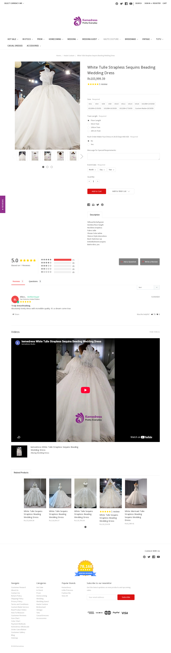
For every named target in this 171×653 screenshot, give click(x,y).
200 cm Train (96, 131)
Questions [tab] (33, 281)
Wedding (71, 39)
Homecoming (55, 39)
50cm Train (95, 124)
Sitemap (14, 638)
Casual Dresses (15, 45)
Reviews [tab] (16, 281)
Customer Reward (18, 587)
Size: (93, 99)
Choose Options (35, 495)
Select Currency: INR (13, 3)
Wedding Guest (89, 39)
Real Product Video (18, 610)
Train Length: (96, 116)
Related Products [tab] (21, 472)
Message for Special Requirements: (101, 150)
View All (65, 596)
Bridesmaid (130, 39)
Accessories (33, 45)
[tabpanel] (22, 156)
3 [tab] (52, 167)
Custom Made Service (20, 607)
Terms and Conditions (19, 604)
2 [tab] (47, 167)
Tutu (159, 39)
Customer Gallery (18, 632)
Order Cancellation (18, 629)
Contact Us (15, 593)
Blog (13, 635)
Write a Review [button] (151, 262)
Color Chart (15, 621)
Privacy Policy (16, 601)
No (92, 141)
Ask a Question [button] (130, 262)
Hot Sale (11, 39)
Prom (40, 39)
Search (138, 3)
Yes (92, 144)
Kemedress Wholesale (20, 626)
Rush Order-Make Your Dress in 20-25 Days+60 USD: (112, 136)
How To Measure (17, 612)
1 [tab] (43, 167)
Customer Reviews (18, 615)
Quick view (35, 491)
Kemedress (66, 587)
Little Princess (67, 590)
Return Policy (16, 596)
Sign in (147, 3)
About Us (14, 590)
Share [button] (17, 314)
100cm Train (95, 127)
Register (157, 3)
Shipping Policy (17, 598)
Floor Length (96, 120)
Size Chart (15, 618)
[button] (153, 314)
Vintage (146, 39)
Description (95, 214)
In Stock (26, 39)
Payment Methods (18, 624)
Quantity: (91, 177)
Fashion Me (66, 593)
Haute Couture (111, 39)
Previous (13, 156)
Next (81, 156)
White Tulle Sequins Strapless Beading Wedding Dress (33, 514)
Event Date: (96, 165)
